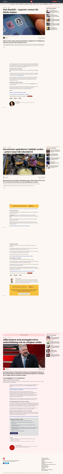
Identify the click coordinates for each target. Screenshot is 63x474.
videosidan (9, 378)
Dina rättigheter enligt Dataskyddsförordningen (48, 464)
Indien (11, 275)
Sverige (19, 98)
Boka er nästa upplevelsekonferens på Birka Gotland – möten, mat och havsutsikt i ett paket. (23, 416)
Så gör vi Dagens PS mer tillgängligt (46, 469)
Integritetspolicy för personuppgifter (46, 462)
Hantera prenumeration (44, 458)
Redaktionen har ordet (44, 467)
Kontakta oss (43, 460)
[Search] (58, 1)
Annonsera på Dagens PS (45, 466)
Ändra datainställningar (44, 470)
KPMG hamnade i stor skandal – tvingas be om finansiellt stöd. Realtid (23, 271)
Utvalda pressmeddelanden (45, 459)
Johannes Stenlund (18, 278)
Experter (15, 98)
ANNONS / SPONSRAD (18, 445)
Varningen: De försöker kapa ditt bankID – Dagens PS (17, 92)
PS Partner (9, 337)
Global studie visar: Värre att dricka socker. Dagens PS (21, 225)
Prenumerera (54, 1)
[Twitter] (6, 463)
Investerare (15, 275)
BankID (11, 98)
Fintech (9, 7)
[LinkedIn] (8, 463)
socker (20, 275)
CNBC (10, 217)
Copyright (42, 461)
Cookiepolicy (43, 463)
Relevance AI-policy (44, 465)
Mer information (13, 433)
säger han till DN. (21, 75)
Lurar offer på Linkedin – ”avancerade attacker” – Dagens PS (19, 94)
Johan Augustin (17, 101)
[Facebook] (4, 463)
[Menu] (59, 1)
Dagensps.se (5, 7)
